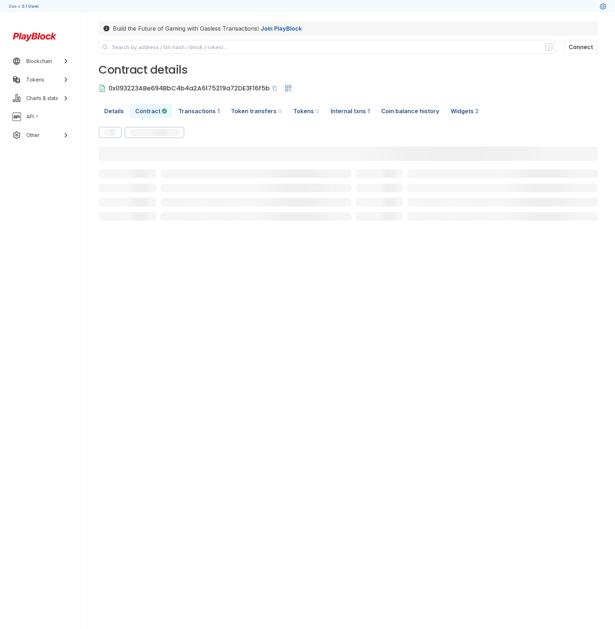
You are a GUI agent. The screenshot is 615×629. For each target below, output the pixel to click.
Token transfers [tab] (256, 111)
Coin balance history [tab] (410, 111)
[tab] (151, 111)
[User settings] (602, 6)
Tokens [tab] (306, 111)
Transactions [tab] (199, 111)
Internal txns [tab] (350, 111)
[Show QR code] (288, 88)
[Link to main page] (35, 37)
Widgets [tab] (465, 111)
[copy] (276, 88)
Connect (581, 47)
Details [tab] (114, 111)
